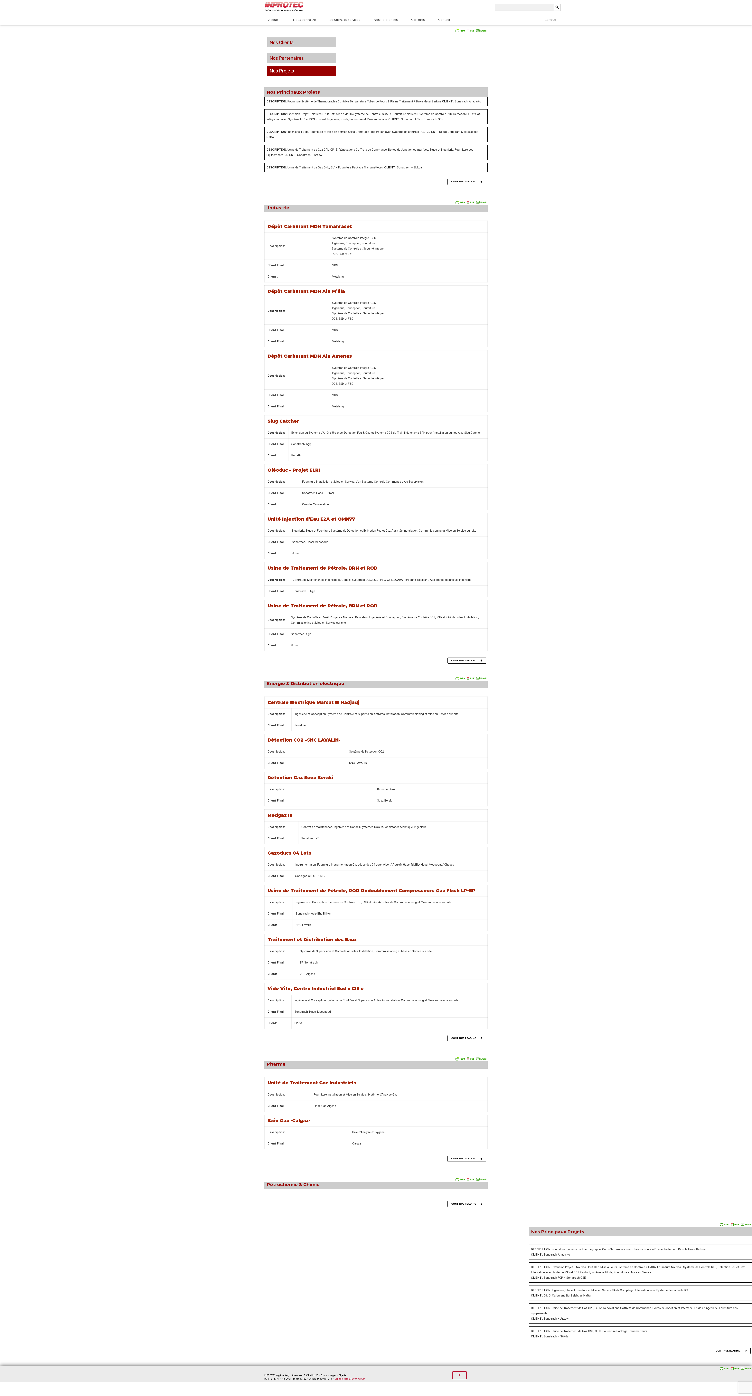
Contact (444, 20)
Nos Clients (280, 42)
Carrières (418, 20)
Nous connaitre (304, 20)
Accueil (273, 20)
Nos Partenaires (285, 58)
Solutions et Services (345, 20)
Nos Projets (280, 71)
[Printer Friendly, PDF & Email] (471, 30)
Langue (550, 20)
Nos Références (386, 20)
